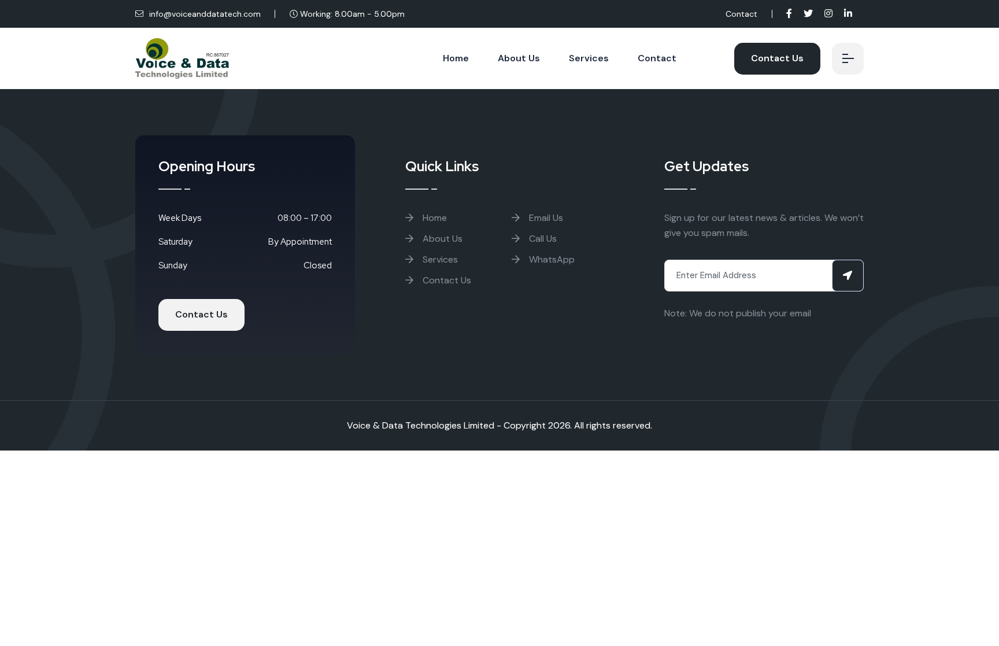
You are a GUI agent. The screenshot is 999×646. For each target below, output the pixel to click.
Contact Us (777, 58)
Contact (741, 14)
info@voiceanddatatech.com (204, 14)
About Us (519, 58)
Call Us (542, 238)
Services (589, 58)
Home (456, 58)
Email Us (545, 218)
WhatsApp (551, 259)
